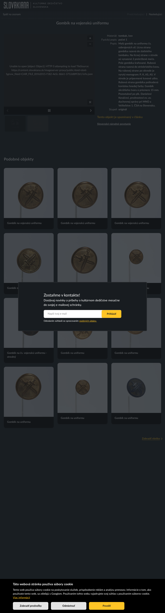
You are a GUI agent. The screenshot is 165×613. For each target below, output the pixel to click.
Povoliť (107, 606)
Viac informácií (21, 597)
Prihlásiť (111, 314)
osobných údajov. (88, 321)
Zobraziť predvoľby (31, 606)
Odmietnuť (68, 606)
